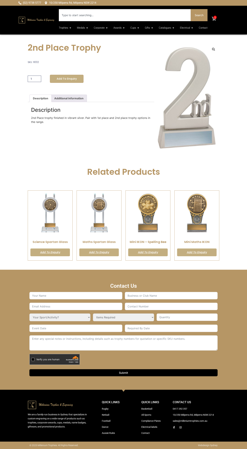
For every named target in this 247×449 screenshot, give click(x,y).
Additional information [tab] (69, 98)
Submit (123, 372)
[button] (214, 49)
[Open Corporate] (107, 28)
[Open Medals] (87, 28)
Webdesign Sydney (208, 445)
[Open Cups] (138, 28)
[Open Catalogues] (173, 28)
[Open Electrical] (192, 28)
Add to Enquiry (67, 79)
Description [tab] (40, 98)
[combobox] (125, 15)
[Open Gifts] (152, 28)
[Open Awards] (123, 28)
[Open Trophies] (70, 28)
